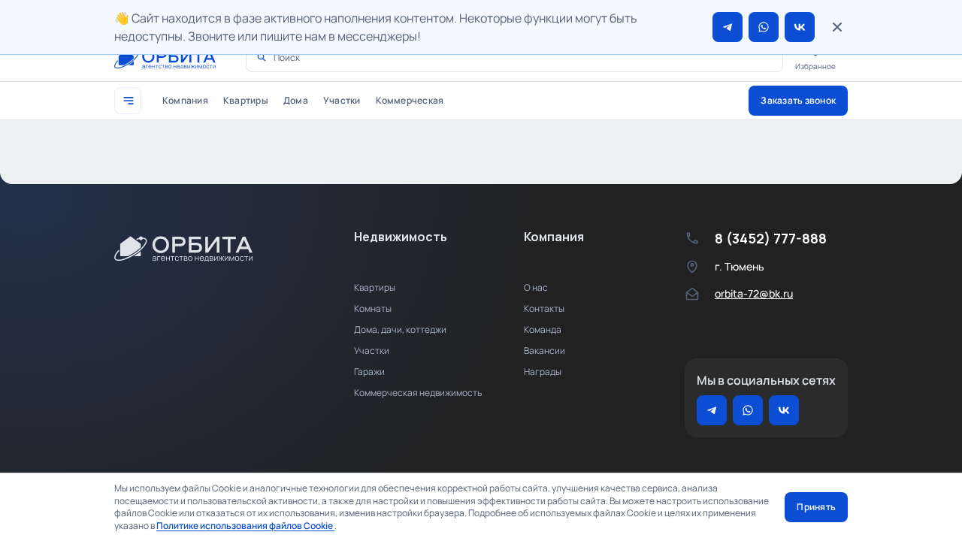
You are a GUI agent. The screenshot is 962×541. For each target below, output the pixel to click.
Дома (295, 100)
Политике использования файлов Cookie (245, 525)
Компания (185, 100)
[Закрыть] (837, 27)
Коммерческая (410, 100)
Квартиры (245, 100)
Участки (342, 100)
